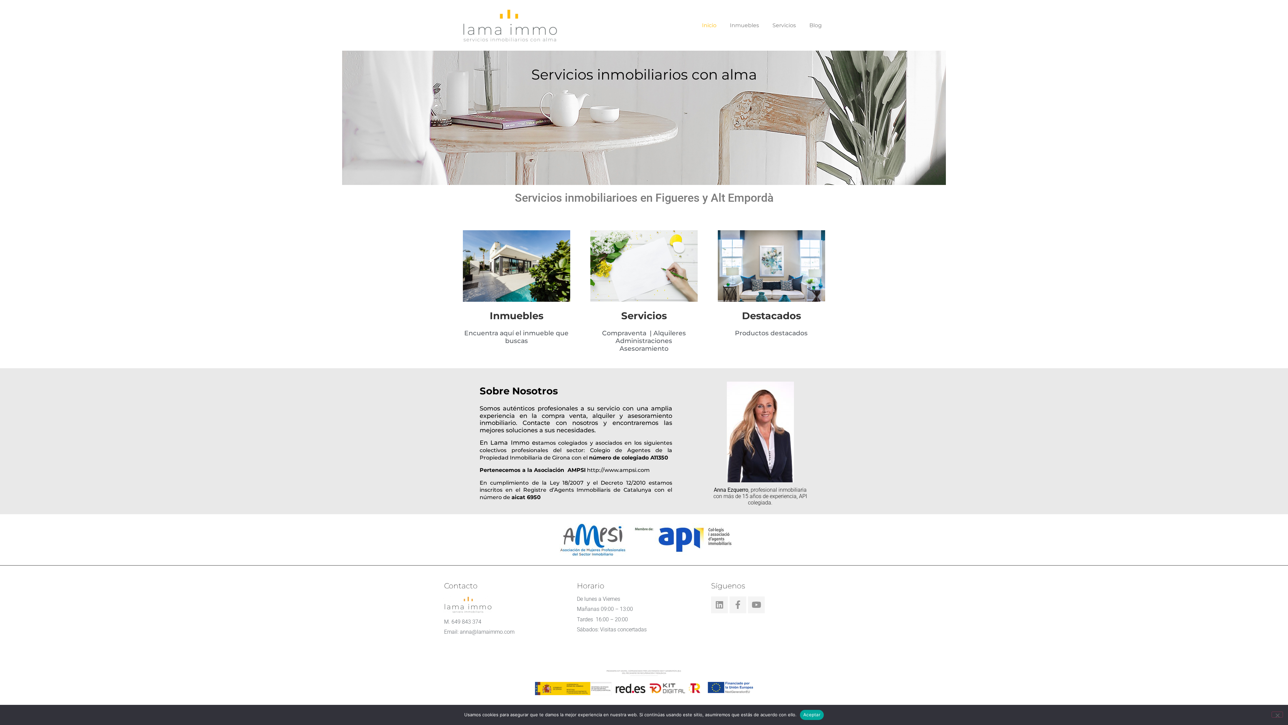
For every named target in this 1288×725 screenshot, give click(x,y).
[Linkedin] (719, 604)
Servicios (784, 25)
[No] (1277, 715)
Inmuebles (744, 25)
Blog (815, 25)
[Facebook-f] (738, 604)
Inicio (709, 25)
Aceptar (811, 714)
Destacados (771, 316)
